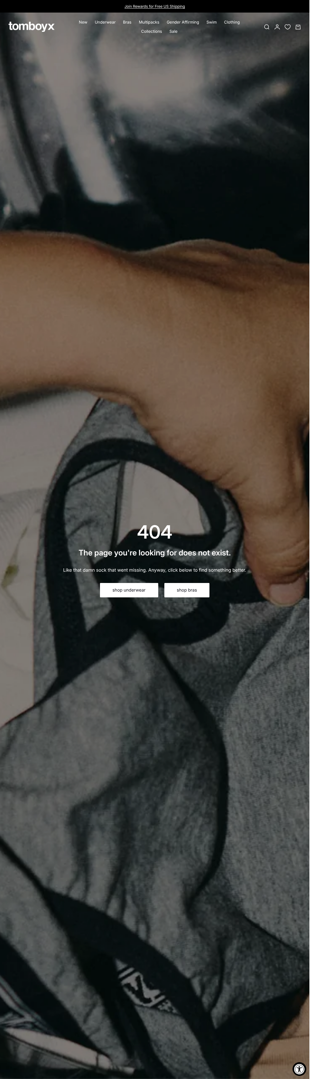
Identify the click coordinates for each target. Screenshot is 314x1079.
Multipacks (149, 22)
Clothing (232, 22)
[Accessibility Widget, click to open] (299, 1069)
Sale (173, 31)
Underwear (105, 22)
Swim (211, 22)
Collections (151, 31)
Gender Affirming (183, 22)
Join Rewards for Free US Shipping (154, 6)
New (83, 22)
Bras (127, 22)
